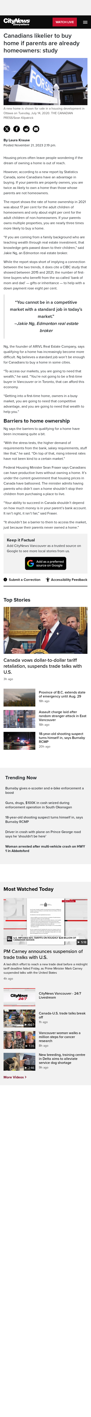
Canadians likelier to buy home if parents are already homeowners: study (42, 43)
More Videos (14, 1077)
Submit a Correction (24, 580)
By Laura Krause (17, 140)
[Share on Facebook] (16, 129)
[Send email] (36, 129)
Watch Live (65, 22)
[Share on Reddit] (26, 129)
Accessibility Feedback (69, 580)
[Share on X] (7, 129)
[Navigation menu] (85, 22)
